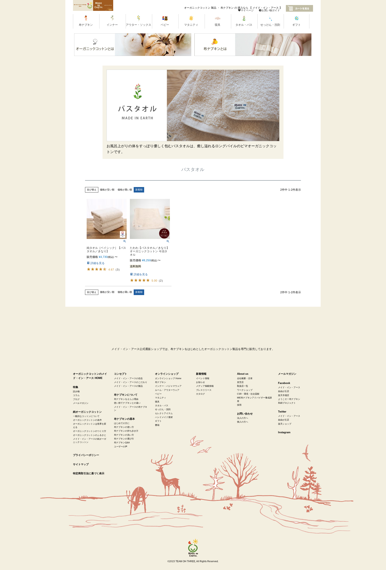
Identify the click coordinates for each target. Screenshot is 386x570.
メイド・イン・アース (289, 387)
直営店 (240, 382)
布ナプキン (160, 382)
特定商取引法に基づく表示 (88, 473)
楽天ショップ (284, 424)
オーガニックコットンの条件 (87, 420)
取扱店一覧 (242, 386)
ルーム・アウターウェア (167, 390)
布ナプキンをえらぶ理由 (126, 399)
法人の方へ (242, 418)
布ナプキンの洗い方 (124, 435)
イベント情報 (202, 378)
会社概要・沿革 (245, 378)
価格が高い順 (125, 189)
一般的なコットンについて (86, 416)
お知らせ (200, 382)
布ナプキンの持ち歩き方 (126, 431)
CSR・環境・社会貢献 (248, 394)
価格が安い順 (107, 189)
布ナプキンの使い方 (124, 427)
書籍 (157, 425)
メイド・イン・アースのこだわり (130, 382)
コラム (76, 395)
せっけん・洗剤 (162, 409)
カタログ (200, 394)
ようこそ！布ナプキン (289, 399)
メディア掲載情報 (205, 386)
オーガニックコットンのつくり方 (89, 431)
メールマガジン (80, 403)
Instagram (284, 432)
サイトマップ (81, 464)
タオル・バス (161, 405)
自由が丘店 (283, 391)
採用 (239, 405)
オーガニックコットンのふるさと (89, 435)
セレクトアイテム (164, 413)
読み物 (76, 391)
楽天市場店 (283, 395)
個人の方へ (242, 422)
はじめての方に (121, 423)
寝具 (157, 401)
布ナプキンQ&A (122, 442)
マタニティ (160, 397)
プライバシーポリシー (86, 455)
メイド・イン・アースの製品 (128, 386)
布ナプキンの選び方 (124, 438)
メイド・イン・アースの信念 (128, 378)
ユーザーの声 (120, 446)
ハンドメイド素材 (164, 417)
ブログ (76, 399)
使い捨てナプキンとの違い (127, 403)
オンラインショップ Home (168, 378)
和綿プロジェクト (287, 403)
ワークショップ (245, 390)
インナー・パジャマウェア (168, 386)
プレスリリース (203, 390)
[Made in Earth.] (193, 548)
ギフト (158, 421)
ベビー (158, 394)
